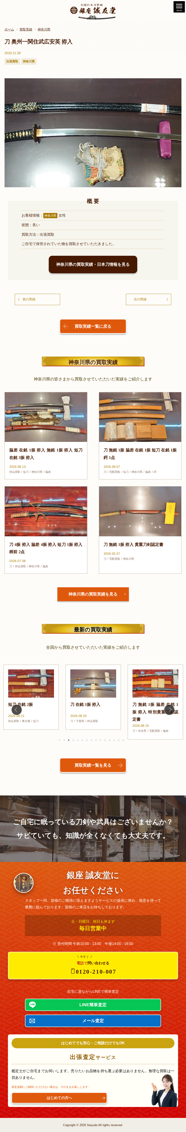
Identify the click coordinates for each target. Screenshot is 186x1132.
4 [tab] (73, 740)
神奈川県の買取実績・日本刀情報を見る (93, 264)
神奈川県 (44, 29)
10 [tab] (100, 740)
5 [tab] (77, 740)
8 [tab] (91, 740)
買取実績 (26, 29)
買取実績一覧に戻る (93, 326)
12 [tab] (109, 740)
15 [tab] (123, 740)
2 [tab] (64, 740)
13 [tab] (114, 740)
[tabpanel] (31, 697)
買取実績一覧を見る (93, 765)
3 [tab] (68, 740)
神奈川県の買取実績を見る (93, 594)
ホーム (9, 29)
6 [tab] (82, 740)
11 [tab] (105, 740)
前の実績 (29, 299)
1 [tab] (59, 740)
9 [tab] (96, 740)
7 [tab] (87, 740)
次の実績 (140, 299)
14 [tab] (118, 740)
